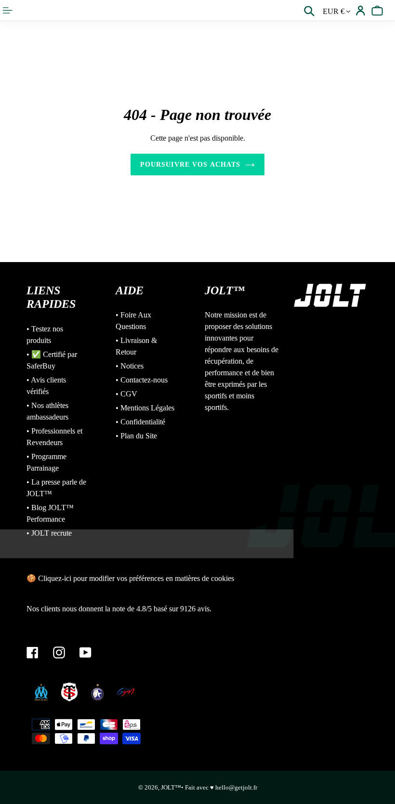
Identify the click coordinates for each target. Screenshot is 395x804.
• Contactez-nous (142, 380)
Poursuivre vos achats (190, 164)
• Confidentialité (140, 422)
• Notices (130, 366)
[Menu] (8, 10)
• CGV (126, 394)
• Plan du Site (136, 436)
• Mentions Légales (145, 408)
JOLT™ (171, 787)
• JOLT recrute (49, 533)
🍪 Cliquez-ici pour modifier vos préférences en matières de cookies (130, 578)
